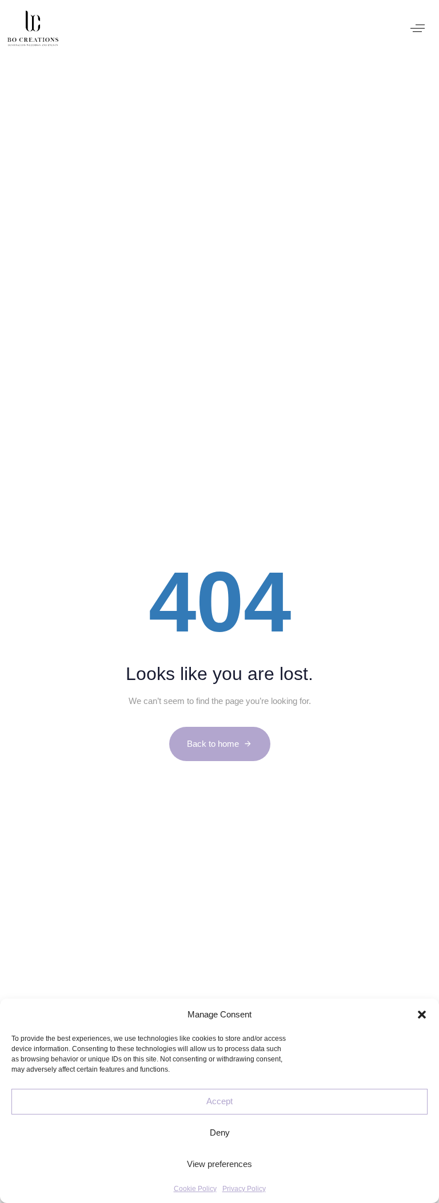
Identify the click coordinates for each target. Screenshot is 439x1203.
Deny (220, 1132)
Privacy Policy (244, 1189)
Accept (219, 1101)
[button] (422, 1014)
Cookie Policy (195, 1189)
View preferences (219, 1164)
